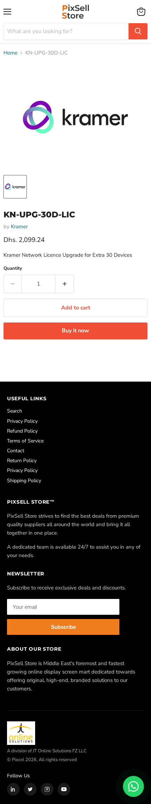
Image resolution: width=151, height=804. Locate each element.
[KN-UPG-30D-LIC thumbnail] (15, 187)
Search (14, 411)
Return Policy (22, 460)
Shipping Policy (24, 480)
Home (11, 53)
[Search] (138, 31)
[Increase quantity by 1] (65, 284)
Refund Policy (22, 431)
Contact (15, 450)
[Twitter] (30, 789)
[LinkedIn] (13, 789)
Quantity (13, 268)
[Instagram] (47, 789)
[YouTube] (64, 789)
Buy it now (75, 330)
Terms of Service (25, 441)
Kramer (19, 226)
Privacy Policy (22, 421)
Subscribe (63, 627)
